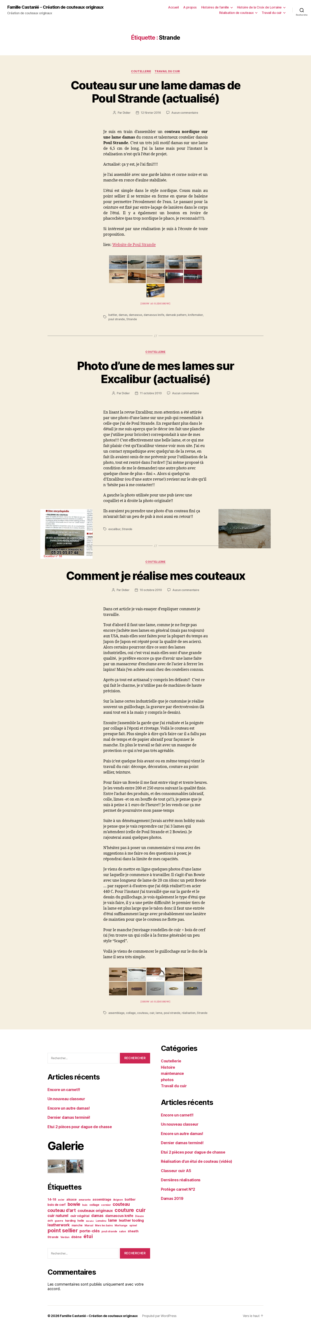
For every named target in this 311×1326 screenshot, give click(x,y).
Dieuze (139, 1216)
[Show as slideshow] (155, 303)
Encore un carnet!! (64, 1089)
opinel (133, 1225)
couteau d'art (62, 1210)
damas (123, 315)
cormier (106, 1204)
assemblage (116, 1013)
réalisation (188, 1013)
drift (50, 1220)
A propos (190, 7)
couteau (142, 1013)
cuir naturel (58, 1215)
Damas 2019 (172, 1198)
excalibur (114, 529)
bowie (73, 1204)
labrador (90, 1221)
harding (70, 1220)
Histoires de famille (215, 7)
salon (122, 1231)
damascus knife (154, 315)
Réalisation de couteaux (236, 13)
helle (80, 1220)
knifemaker (195, 315)
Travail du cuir (272, 13)
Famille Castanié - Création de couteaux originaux (55, 7)
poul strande (116, 319)
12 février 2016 (151, 112)
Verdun (64, 1237)
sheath (133, 1231)
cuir (152, 1013)
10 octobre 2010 (151, 590)
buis (84, 1204)
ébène (76, 1237)
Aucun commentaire (184, 112)
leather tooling (131, 1220)
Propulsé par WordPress (159, 1316)
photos (167, 1080)
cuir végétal (79, 1216)
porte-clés (90, 1231)
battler (112, 315)
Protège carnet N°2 (178, 1189)
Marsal (89, 1225)
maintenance (172, 1073)
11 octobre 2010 (151, 393)
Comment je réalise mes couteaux (155, 576)
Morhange (121, 1225)
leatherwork (59, 1225)
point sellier (63, 1230)
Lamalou (101, 1220)
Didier (126, 112)
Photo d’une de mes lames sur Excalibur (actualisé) (155, 372)
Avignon (118, 1199)
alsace (71, 1199)
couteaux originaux (95, 1210)
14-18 (52, 1199)
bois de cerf (57, 1205)
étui (88, 1236)
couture (124, 1210)
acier (61, 1199)
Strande (131, 319)
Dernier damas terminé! (69, 1117)
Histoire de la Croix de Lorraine (259, 7)
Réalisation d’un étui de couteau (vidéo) (196, 1161)
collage (131, 1013)
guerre (59, 1220)
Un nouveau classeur (66, 1099)
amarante (85, 1199)
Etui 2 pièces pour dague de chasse (80, 1127)
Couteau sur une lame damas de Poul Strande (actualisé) (155, 91)
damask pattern (176, 315)
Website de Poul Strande (134, 244)
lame (159, 1013)
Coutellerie (141, 71)
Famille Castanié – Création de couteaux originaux (99, 1316)
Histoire (168, 1067)
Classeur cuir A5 (176, 1171)
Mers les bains (104, 1225)
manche (77, 1225)
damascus (135, 315)
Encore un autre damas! (69, 1108)
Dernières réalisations (180, 1180)
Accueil (173, 7)
